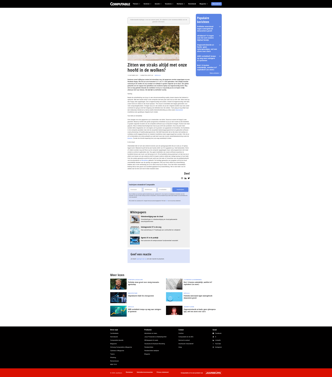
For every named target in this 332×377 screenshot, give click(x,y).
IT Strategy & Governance (193, 279)
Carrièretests (114, 333)
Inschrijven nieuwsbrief (185, 344)
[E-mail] (182, 178)
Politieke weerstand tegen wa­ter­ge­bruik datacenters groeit (198, 297)
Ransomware (114, 361)
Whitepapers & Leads (151, 340)
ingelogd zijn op (141, 259)
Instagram (218, 347)
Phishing (113, 357)
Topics (112, 354)
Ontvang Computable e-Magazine (121, 347)
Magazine (113, 344)
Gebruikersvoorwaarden (145, 372)
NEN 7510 (113, 364)
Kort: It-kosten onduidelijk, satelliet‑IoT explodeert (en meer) (207, 67)
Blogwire (147, 354)
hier (167, 200)
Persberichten (148, 347)
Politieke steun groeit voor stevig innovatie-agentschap (143, 283)
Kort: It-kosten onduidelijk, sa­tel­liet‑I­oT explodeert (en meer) (198, 283)
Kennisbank (114, 337)
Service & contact (184, 340)
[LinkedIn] (185, 178)
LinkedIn (218, 340)
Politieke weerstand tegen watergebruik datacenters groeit (205, 28)
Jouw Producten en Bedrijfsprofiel (155, 337)
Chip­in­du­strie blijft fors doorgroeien (141, 296)
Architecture (132, 293)
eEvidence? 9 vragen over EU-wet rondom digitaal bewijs (205, 38)
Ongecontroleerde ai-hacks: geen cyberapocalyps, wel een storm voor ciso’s (207, 48)
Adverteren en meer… (151, 333)
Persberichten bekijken (151, 350)
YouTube (218, 344)
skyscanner (179, 110)
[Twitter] (189, 178)
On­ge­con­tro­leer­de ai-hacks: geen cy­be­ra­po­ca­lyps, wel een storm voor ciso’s (200, 310)
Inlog (180, 347)
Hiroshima (144, 160)
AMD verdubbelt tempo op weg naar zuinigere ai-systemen (206, 58)
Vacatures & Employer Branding (154, 344)
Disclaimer (129, 372)
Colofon (181, 333)
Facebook (218, 333)
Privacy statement (163, 372)
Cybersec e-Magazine (117, 350)
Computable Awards (116, 340)
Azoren (130, 138)
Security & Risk (189, 306)
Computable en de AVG (185, 337)
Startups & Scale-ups (135, 279)
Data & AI (158, 75)
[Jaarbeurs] (212, 373)
